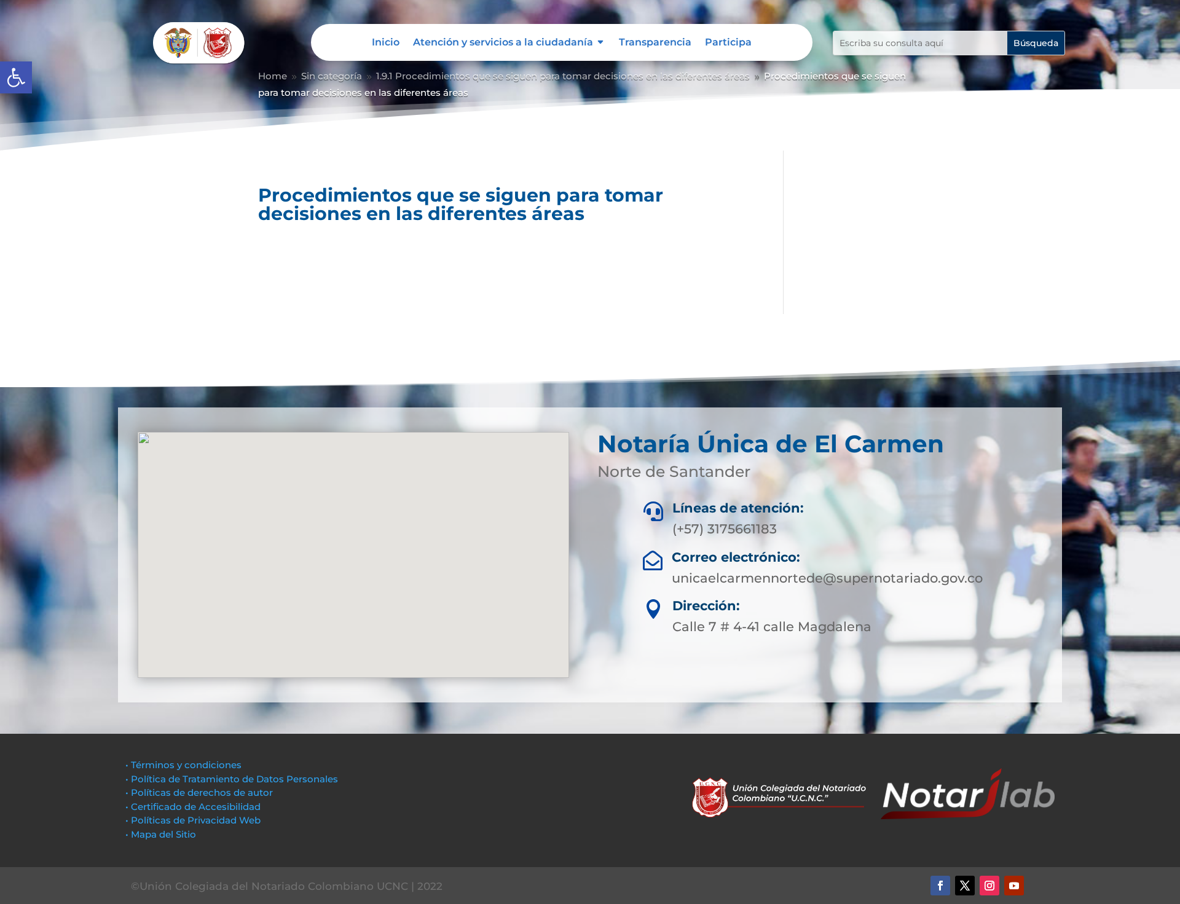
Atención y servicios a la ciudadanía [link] (503, 43)
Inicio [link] (385, 43)
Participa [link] (728, 43)
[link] (16, 77)
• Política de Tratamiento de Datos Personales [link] (231, 779)
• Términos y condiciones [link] (183, 765)
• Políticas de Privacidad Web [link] (193, 820)
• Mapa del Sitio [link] (162, 834)
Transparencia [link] (655, 43)
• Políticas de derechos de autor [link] (199, 792)
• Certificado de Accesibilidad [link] (193, 806)
